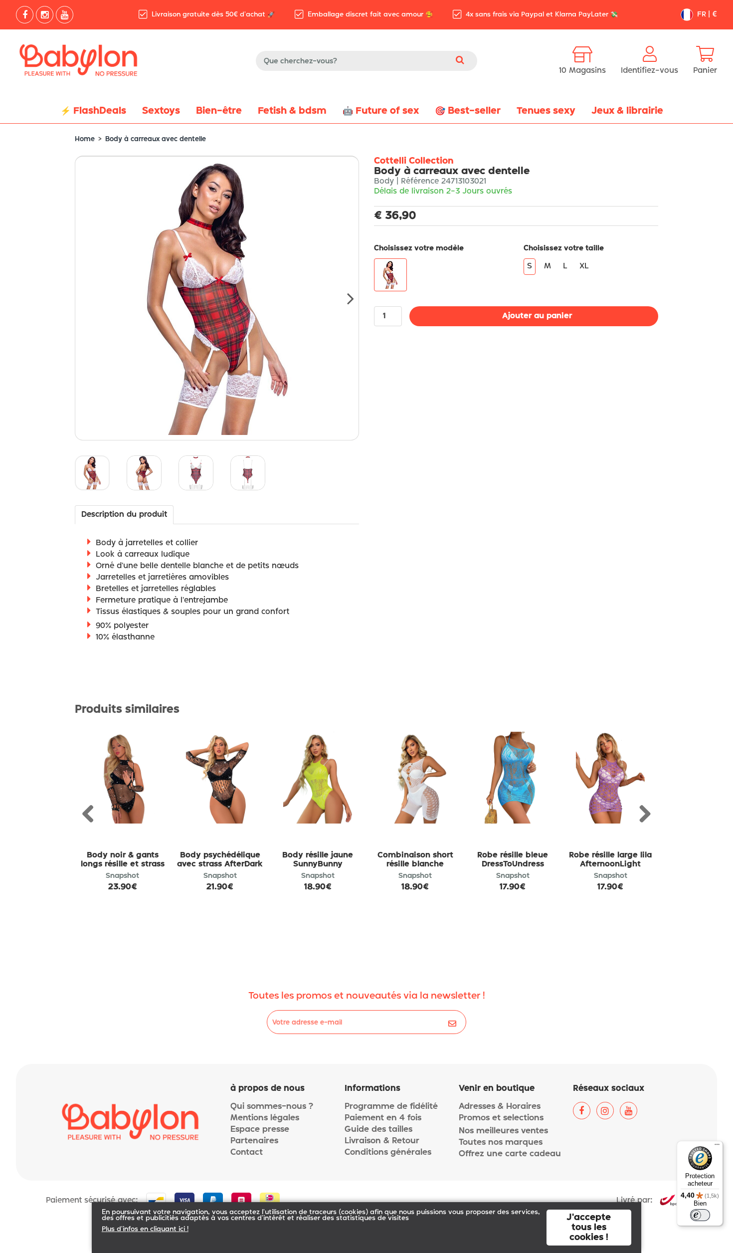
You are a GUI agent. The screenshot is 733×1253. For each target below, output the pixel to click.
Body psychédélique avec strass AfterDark (220, 859)
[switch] (700, 1215)
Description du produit (124, 515)
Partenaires (254, 1141)
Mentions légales (264, 1118)
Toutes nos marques (501, 1142)
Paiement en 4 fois (383, 1118)
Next (344, 298)
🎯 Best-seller (468, 111)
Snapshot (122, 875)
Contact (246, 1152)
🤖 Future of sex (381, 111)
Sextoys (161, 111)
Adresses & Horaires (500, 1106)
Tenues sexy (546, 111)
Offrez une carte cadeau (510, 1154)
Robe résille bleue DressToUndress (512, 859)
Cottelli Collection (414, 161)
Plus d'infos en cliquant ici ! (145, 1229)
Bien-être (219, 111)
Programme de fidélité (391, 1106)
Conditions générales (388, 1152)
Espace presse (259, 1129)
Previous (92, 815)
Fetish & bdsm (292, 111)
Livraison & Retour (382, 1141)
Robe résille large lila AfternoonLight (610, 859)
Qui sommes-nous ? (271, 1106)
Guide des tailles (378, 1129)
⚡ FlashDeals (93, 111)
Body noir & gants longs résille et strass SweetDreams (123, 864)
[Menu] (717, 1147)
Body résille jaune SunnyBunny (317, 859)
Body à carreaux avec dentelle (155, 139)
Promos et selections (501, 1118)
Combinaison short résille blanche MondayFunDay (415, 864)
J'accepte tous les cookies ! (588, 1227)
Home (85, 139)
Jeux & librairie (627, 111)
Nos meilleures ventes (503, 1131)
